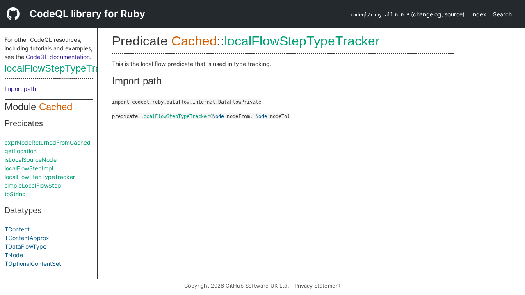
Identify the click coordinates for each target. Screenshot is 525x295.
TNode (14, 255)
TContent (17, 229)
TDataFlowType (25, 246)
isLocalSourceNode (31, 159)
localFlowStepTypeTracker (62, 68)
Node (218, 116)
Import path (20, 88)
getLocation (21, 151)
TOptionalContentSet (33, 263)
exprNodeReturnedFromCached (48, 142)
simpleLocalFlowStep (33, 185)
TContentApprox (27, 237)
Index (478, 14)
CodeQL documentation (58, 56)
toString (15, 194)
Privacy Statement (317, 285)
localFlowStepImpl (29, 168)
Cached (55, 106)
